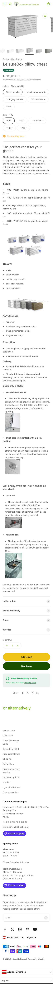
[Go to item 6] (10, 52)
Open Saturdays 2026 (11, 742)
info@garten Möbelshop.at (15, 827)
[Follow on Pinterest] (27, 929)
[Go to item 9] (39, 51)
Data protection (10, 792)
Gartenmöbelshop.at (13, 59)
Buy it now (26, 666)
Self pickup (8, 764)
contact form (9, 730)
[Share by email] (37, 692)
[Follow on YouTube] (35, 929)
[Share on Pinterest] (32, 692)
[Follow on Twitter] (12, 929)
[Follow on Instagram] (20, 929)
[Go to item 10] (48, 51)
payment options (11, 777)
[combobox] (26, 972)
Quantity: (7, 640)
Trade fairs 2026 (11, 749)
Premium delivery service (11, 770)
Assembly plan (18, 380)
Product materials (11, 754)
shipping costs (30, 682)
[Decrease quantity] (6, 646)
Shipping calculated (22, 80)
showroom (8, 735)
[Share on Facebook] (22, 692)
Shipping (7, 759)
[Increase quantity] (17, 646)
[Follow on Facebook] (5, 929)
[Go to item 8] (29, 51)
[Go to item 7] (20, 52)
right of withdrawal (12, 787)
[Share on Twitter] (27, 692)
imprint (6, 782)
